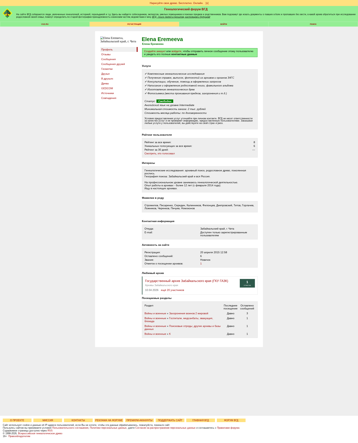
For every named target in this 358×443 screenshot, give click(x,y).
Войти (223, 24)
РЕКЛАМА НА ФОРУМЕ (109, 420)
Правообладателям (19, 436)
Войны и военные (155, 313)
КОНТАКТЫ (78, 420)
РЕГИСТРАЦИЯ (134, 24)
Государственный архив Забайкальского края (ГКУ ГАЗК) (186, 281)
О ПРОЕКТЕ (17, 420)
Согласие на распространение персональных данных (165, 427)
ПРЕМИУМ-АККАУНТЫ (139, 420)
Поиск (313, 24)
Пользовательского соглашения (70, 427)
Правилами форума (228, 427)
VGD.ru (44, 24)
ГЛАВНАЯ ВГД (200, 420)
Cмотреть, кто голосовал (160, 153)
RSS (50, 430)
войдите (176, 51)
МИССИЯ (48, 420)
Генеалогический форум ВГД (186, 9)
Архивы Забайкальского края (161, 285)
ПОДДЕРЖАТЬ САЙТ (170, 420)
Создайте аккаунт (155, 51)
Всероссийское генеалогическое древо (40, 433)
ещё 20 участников (172, 290)
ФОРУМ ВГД (231, 420)
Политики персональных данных (108, 427)
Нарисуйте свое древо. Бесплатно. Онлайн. (176, 2)
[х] (207, 2)
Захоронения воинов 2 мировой (188, 313)
